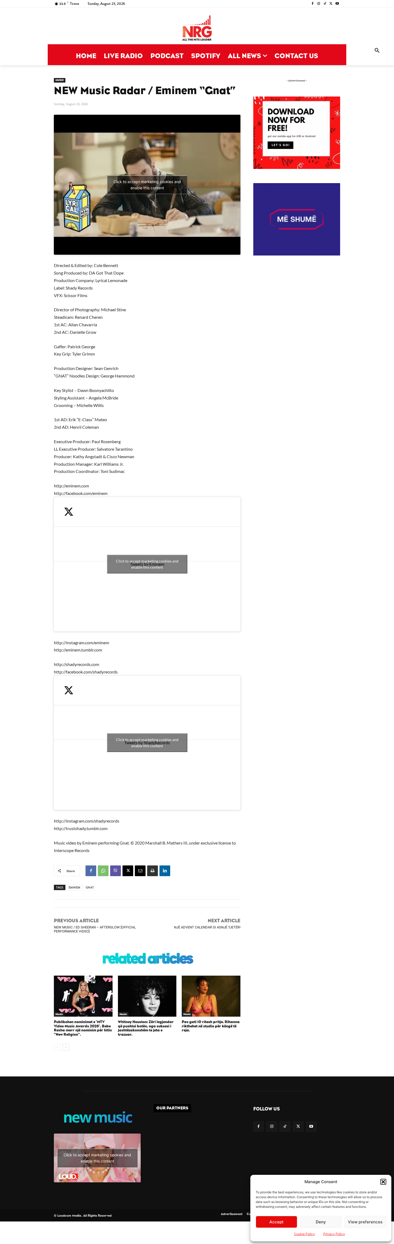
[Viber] (115, 870)
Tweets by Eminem (147, 564)
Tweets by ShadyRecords (147, 742)
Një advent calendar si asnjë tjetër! (207, 927)
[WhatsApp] (103, 870)
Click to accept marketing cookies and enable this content (147, 184)
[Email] (140, 870)
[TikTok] (325, 4)
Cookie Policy (304, 1234)
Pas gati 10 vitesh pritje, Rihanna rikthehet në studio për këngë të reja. (211, 1026)
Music (59, 80)
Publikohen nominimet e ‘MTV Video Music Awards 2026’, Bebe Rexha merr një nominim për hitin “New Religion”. (83, 1028)
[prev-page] (57, 1047)
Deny (321, 1221)
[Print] (152, 870)
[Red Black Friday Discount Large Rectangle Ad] (296, 167)
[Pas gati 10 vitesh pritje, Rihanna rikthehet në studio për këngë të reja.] (211, 996)
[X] (331, 4)
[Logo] (197, 28)
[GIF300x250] (296, 219)
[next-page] (65, 1047)
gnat (90, 888)
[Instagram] (319, 4)
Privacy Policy (334, 1234)
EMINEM (74, 888)
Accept (276, 1221)
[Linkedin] (164, 870)
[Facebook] (313, 4)
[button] (383, 1181)
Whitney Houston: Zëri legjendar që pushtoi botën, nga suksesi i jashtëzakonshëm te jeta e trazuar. (146, 1028)
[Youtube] (337, 4)
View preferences (365, 1221)
